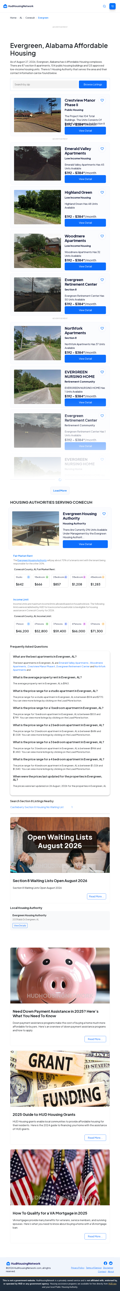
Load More (60, 490)
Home (13, 17)
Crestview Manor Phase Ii (41, 666)
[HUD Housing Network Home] (18, 6)
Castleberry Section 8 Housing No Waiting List (37, 807)
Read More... (96, 896)
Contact (102, 1271)
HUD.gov (112, 1284)
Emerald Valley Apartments (73, 662)
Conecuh (30, 17)
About (111, 1271)
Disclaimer (108, 1267)
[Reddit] (110, 1263)
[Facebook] (105, 1263)
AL (21, 17)
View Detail (85, 130)
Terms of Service (94, 1267)
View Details (20, 925)
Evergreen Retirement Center (73, 666)
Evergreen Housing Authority (32, 560)
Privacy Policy (77, 1267)
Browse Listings (93, 84)
